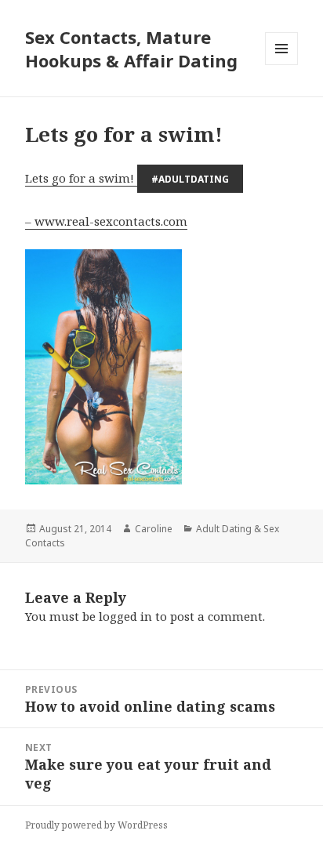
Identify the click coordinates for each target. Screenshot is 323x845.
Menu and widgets (282, 64)
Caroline (153, 528)
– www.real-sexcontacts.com (106, 221)
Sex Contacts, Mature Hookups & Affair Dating (131, 48)
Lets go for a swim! (127, 178)
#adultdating (190, 179)
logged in (125, 616)
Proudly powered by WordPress (96, 825)
